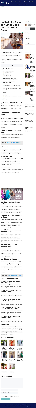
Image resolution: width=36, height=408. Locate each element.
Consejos (25, 1)
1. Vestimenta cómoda (7, 72)
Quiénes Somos (24, 4)
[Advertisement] (18, 14)
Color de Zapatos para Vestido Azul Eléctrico (32, 67)
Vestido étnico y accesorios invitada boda (10, 79)
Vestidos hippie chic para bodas (8, 76)
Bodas (16, 1)
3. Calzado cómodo (7, 75)
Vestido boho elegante (6, 82)
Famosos (18, 4)
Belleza (20, 1)
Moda (12, 1)
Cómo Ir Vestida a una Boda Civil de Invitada (32, 58)
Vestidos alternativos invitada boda (8, 81)
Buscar (32, 28)
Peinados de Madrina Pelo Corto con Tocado (32, 95)
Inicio (1, 6)
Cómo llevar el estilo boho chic (8, 71)
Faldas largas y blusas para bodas (32, 76)
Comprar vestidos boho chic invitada (9, 78)
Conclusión (4, 99)
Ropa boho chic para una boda (8, 69)
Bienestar (31, 1)
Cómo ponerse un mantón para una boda (32, 85)
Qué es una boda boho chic (7, 68)
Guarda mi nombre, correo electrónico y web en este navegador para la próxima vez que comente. (12, 395)
